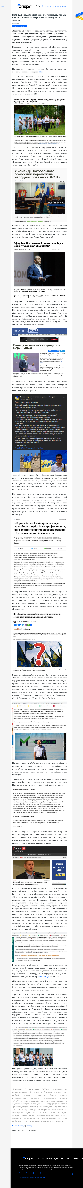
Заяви (68, 1159)
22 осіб (42, 72)
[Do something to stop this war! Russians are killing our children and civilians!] (79, 16)
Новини (16, 26)
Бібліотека (75, 1159)
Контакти (57, 6)
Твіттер (29, 1126)
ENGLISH (65, 6)
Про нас (48, 6)
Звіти (62, 1159)
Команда (49, 1159)
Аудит (56, 1159)
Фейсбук (21, 1126)
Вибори (23, 26)
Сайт (14, 1126)
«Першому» (43, 976)
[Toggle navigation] (3, 6)
